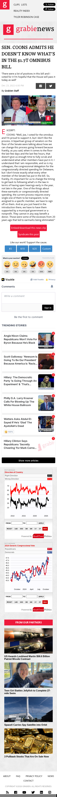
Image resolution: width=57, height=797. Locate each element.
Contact (28, 780)
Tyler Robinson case (26, 16)
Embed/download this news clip (28, 227)
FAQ (18, 776)
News (51, 776)
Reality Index (22, 10)
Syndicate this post (28, 234)
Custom (46, 248)
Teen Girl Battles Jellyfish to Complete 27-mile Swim (27, 692)
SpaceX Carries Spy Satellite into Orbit (25, 725)
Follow (50, 9)
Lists (24, 4)
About (7, 776)
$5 (10, 248)
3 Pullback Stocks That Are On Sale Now (26, 756)
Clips (17, 4)
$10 (22, 248)
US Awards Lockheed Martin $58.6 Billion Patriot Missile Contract (27, 657)
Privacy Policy (34, 776)
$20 (34, 248)
